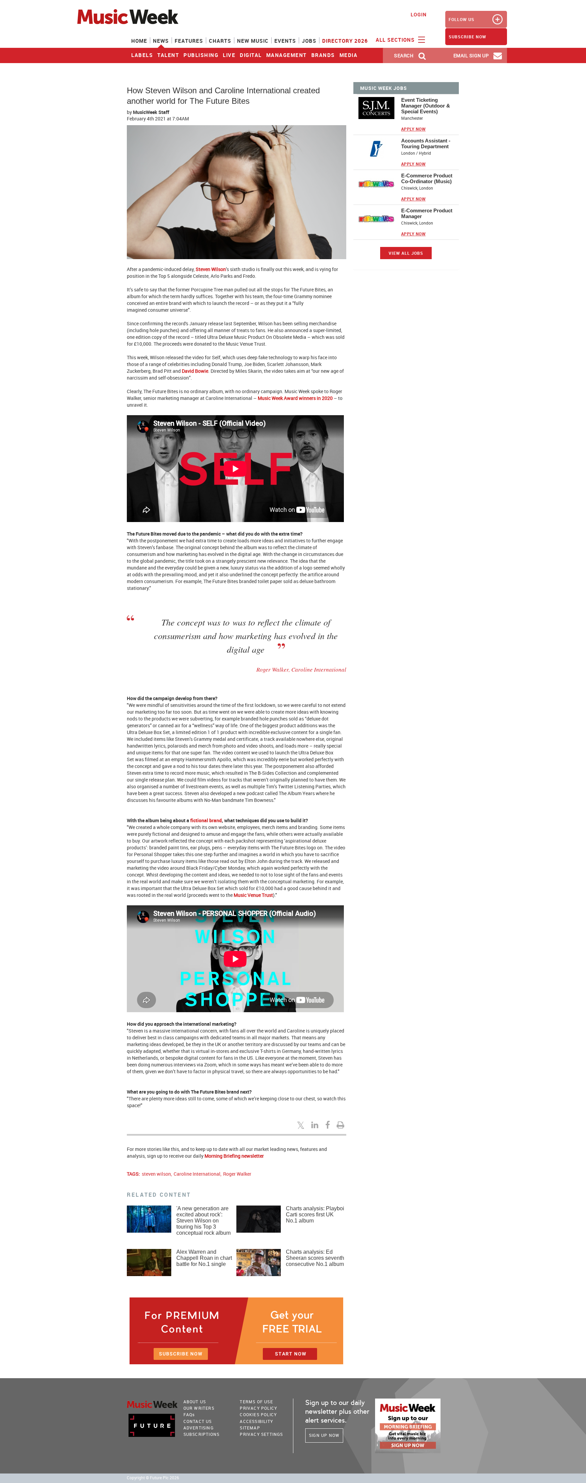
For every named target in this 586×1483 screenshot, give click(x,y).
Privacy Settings (261, 1434)
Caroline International (197, 1174)
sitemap (250, 1427)
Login (419, 14)
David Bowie (195, 371)
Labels (142, 55)
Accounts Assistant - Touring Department (425, 143)
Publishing (200, 55)
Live (229, 55)
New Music (253, 40)
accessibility (256, 1421)
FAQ (189, 1414)
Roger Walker (237, 1174)
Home (139, 40)
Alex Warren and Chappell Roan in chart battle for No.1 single (204, 1258)
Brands (323, 55)
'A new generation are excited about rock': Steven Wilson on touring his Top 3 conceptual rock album (203, 1221)
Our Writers (198, 1408)
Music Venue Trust (253, 895)
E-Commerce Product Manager (426, 213)
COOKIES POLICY (258, 1414)
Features (189, 40)
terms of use (256, 1401)
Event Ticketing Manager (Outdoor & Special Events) (425, 105)
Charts (220, 40)
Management (286, 55)
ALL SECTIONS (396, 39)
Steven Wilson (211, 269)
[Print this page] (341, 1125)
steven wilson (156, 1174)
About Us (194, 1401)
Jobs (309, 40)
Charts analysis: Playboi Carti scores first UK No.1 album (315, 1215)
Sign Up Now (324, 1435)
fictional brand (206, 820)
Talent (168, 55)
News (161, 40)
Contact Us (197, 1421)
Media (348, 55)
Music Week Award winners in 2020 (295, 398)
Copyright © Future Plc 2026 (153, 1477)
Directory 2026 (345, 40)
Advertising (198, 1427)
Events (285, 40)
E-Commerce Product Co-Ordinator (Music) (426, 178)
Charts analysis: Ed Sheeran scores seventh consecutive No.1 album (315, 1258)
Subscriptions (201, 1434)
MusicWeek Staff (151, 112)
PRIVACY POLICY (258, 1408)
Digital (251, 55)
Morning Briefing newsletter (234, 1156)
